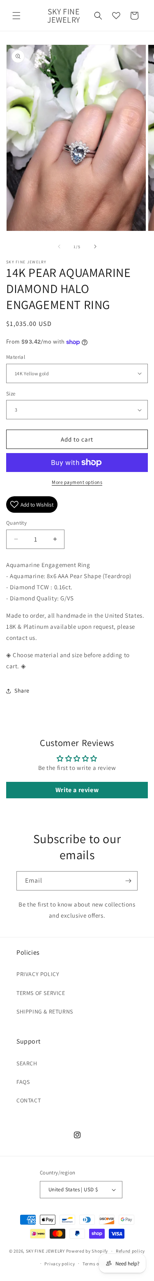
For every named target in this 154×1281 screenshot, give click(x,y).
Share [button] (22, 690)
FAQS (23, 1082)
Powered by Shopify (87, 1251)
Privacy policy (59, 1264)
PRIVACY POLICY (37, 974)
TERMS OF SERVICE (40, 993)
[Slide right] (95, 246)
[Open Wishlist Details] (116, 16)
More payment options (77, 482)
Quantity (16, 522)
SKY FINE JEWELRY (45, 1251)
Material (15, 356)
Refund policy (130, 1251)
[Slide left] (59, 246)
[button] (16, 16)
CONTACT (28, 1100)
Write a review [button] (77, 790)
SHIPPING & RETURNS (44, 1011)
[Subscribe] (128, 880)
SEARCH (26, 1063)
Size (11, 393)
